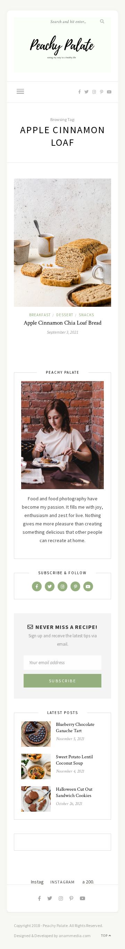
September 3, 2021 (62, 332)
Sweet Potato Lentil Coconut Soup (74, 760)
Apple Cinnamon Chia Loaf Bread (62, 323)
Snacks (86, 314)
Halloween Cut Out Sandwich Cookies (74, 792)
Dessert (64, 314)
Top (105, 935)
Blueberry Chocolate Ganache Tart (75, 727)
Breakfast (40, 314)
